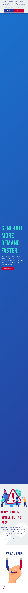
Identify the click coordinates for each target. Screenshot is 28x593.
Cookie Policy (19, 7)
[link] (14, 558)
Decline (9, 11)
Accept (19, 11)
